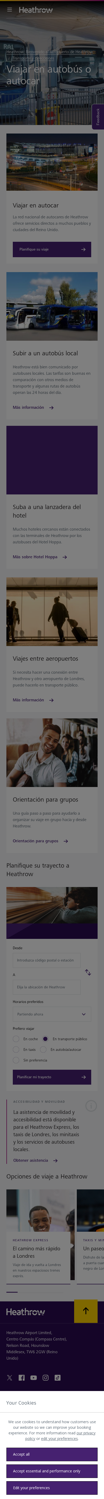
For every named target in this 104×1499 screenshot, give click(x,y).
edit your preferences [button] (59, 1438)
